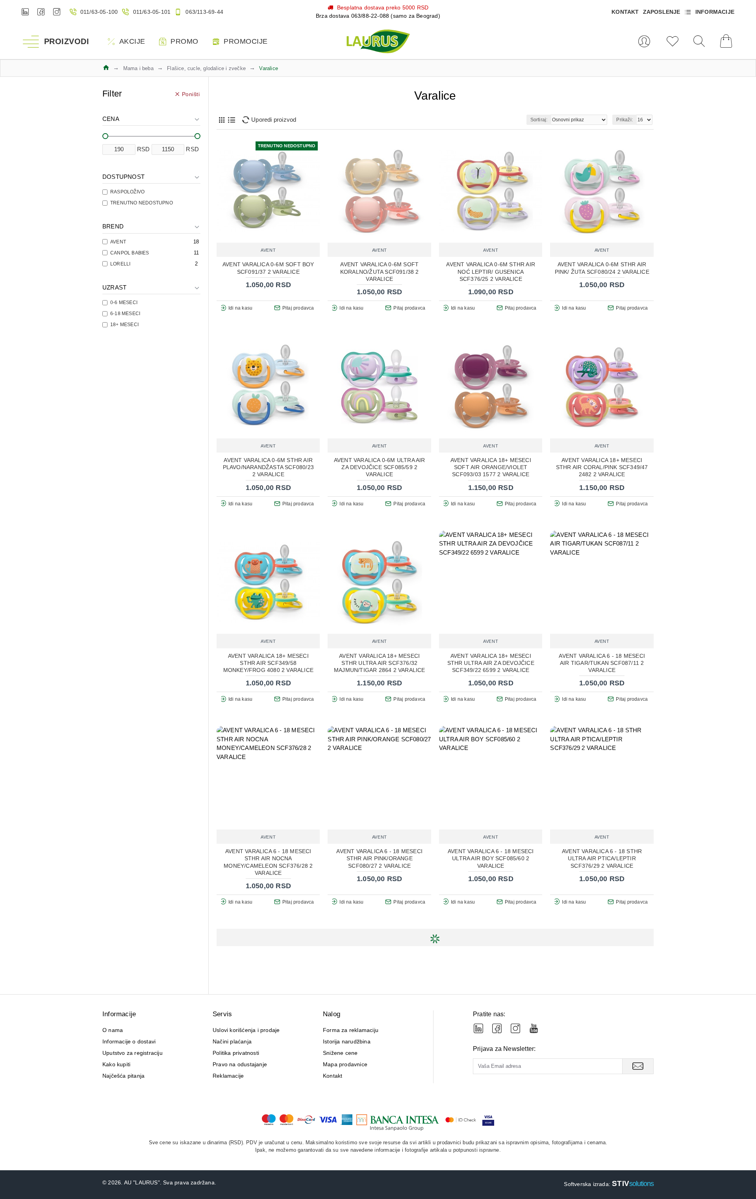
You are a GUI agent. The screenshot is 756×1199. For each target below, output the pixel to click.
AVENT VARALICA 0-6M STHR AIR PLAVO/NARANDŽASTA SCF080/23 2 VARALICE (268, 467)
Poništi (191, 94)
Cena (110, 118)
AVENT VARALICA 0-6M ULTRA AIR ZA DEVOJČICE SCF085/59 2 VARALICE (379, 467)
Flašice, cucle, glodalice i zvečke (206, 68)
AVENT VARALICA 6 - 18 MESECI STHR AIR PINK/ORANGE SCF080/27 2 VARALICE (379, 858)
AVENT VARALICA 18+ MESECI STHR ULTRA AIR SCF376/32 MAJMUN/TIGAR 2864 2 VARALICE (379, 663)
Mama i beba (138, 68)
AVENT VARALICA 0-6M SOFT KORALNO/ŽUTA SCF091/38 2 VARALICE (379, 271)
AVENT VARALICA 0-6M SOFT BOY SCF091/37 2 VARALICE (268, 268)
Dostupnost (123, 176)
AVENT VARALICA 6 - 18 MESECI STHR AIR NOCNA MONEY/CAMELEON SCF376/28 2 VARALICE (268, 862)
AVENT (268, 250)
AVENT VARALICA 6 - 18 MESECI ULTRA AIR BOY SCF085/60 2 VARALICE (491, 858)
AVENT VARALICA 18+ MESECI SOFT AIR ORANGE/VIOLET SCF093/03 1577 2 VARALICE (490, 467)
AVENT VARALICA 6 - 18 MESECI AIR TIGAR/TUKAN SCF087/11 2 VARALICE (602, 663)
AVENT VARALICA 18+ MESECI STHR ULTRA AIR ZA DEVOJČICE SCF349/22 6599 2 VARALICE (490, 663)
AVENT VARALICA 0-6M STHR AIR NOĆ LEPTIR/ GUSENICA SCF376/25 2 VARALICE (490, 271)
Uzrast (114, 287)
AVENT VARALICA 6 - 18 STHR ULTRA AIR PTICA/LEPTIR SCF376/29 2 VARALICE (602, 858)
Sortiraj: (539, 119)
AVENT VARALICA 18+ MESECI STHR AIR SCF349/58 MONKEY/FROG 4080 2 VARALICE (268, 663)
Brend (113, 226)
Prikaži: (624, 119)
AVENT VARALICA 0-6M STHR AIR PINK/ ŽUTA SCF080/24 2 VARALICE (602, 268)
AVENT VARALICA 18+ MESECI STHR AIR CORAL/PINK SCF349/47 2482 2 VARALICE (602, 467)
